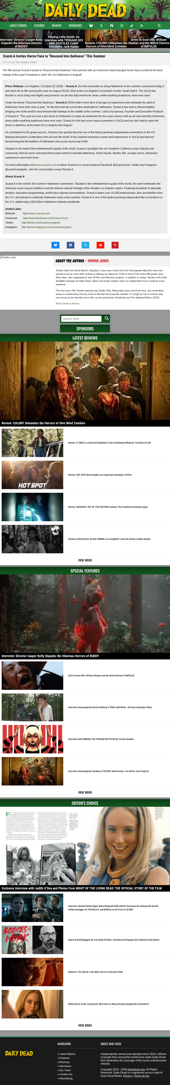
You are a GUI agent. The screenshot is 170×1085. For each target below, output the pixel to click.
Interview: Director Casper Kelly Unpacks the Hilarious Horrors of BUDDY (50, 656)
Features (39, 25)
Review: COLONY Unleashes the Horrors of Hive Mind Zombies (43, 423)
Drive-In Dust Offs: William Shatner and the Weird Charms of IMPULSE (101, 675)
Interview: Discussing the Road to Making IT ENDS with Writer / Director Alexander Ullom (110, 707)
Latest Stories (18, 25)
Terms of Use (141, 1076)
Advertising (66, 1078)
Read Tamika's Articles (67, 303)
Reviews (57, 25)
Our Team (65, 1070)
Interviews (75, 25)
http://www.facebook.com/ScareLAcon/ (45, 218)
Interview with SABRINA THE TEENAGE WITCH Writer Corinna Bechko (101, 739)
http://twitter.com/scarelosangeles (41, 222)
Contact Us (65, 1074)
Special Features (85, 571)
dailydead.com (136, 1069)
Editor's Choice (85, 803)
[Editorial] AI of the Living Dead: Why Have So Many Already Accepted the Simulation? (108, 1004)
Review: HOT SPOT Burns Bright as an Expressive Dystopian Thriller (100, 474)
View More (85, 560)
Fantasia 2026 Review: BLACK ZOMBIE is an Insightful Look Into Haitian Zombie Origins (109, 539)
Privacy (127, 1076)
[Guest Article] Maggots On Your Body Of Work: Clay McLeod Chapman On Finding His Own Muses (114, 939)
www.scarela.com (46, 164)
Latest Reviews (85, 338)
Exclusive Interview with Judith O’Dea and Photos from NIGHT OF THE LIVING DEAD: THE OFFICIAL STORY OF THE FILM (82, 888)
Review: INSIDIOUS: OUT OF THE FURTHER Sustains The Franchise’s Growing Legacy (108, 507)
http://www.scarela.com (36, 213)
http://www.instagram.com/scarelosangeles (46, 227)
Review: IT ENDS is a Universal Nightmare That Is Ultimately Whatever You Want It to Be (109, 442)
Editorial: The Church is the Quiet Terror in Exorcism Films (95, 972)
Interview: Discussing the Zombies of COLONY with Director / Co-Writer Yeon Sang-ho (108, 771)
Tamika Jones (29, 62)
